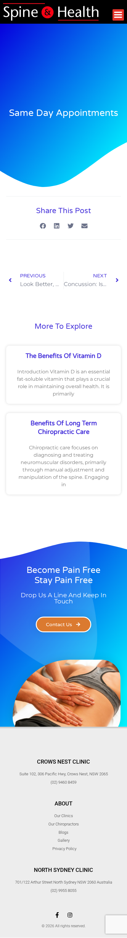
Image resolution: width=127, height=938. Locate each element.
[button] (43, 226)
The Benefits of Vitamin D (63, 356)
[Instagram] (70, 915)
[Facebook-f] (57, 915)
